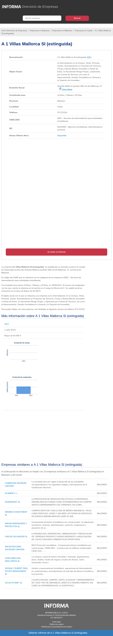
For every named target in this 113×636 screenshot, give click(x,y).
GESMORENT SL (12, 502)
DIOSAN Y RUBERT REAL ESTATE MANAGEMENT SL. (16, 571)
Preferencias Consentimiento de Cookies (56, 627)
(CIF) (89, 57)
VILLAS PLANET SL (13, 583)
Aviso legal (56, 622)
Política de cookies (56, 624)
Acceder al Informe (56, 252)
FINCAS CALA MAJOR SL (16, 536)
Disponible (61, 135)
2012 (6, 324)
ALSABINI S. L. (11, 493)
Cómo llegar (66, 89)
